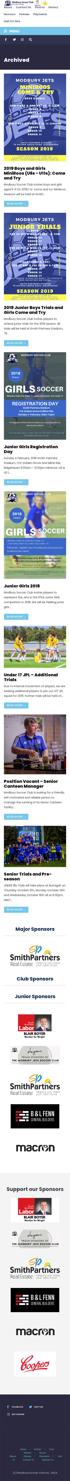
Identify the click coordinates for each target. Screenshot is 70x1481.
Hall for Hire (12, 21)
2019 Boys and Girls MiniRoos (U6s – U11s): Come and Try (34, 173)
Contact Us (23, 7)
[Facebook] (6, 39)
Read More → (16, 203)
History (53, 7)
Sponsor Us (47, 1459)
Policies (24, 14)
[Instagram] (22, 39)
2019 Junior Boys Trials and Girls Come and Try (33, 310)
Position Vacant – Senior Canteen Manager (31, 783)
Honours (9, 14)
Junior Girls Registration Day (31, 449)
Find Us (40, 7)
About (8, 7)
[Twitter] (14, 39)
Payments (40, 14)
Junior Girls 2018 (22, 586)
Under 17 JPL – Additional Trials (31, 677)
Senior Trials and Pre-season (28, 876)
